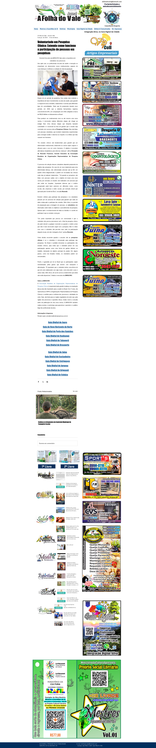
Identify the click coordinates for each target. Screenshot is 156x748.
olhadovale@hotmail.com (112, 2)
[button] (71, 29)
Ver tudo (75, 391)
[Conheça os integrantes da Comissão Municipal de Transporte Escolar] (57, 407)
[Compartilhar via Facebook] (38, 382)
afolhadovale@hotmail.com (89, 744)
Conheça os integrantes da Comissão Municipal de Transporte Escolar (54, 423)
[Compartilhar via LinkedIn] (47, 382)
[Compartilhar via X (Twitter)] (43, 382)
